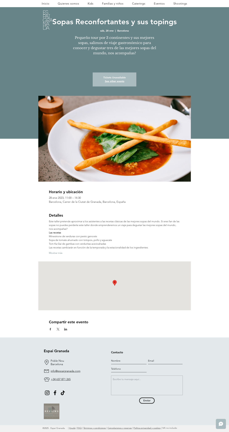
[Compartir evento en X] (58, 329)
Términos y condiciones (94, 428)
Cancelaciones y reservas (120, 428)
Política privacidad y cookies (147, 428)
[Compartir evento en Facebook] (50, 329)
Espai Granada (56, 351)
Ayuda (72, 428)
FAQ (79, 428)
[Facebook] (55, 393)
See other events (114, 81)
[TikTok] (63, 393)
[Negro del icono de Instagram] (47, 393)
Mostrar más (55, 252)
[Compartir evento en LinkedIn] (65, 329)
